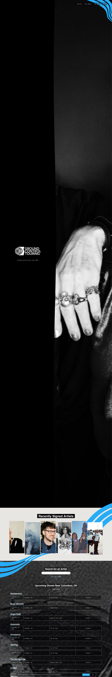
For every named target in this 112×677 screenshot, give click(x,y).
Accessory (15, 634)
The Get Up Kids (17, 659)
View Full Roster (56, 576)
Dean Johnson (17, 603)
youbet (13, 667)
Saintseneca (16, 593)
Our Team (96, 4)
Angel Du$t (15, 614)
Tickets (87, 597)
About (104, 4)
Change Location (56, 589)
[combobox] (56, 573)
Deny (93, 674)
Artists (79, 4)
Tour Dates (88, 4)
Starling (14, 644)
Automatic (15, 624)
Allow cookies (86, 674)
